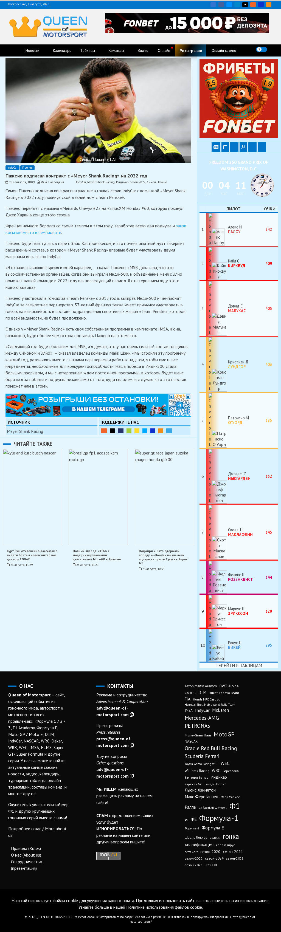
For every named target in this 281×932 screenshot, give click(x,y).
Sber (129, 430)
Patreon (112, 430)
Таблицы (87, 50)
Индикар (122, 182)
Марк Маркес (230, 797)
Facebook (221, 4)
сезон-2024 (214, 858)
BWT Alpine (229, 686)
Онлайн (164, 50)
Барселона (231, 771)
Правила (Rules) (26, 848)
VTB (144, 430)
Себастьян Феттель (213, 808)
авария (215, 837)
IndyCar (12, 168)
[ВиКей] (217, 645)
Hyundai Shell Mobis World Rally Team (210, 705)
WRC (216, 770)
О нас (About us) (26, 855)
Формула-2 (192, 828)
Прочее (27, 168)
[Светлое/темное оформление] (261, 49)
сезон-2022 (137, 182)
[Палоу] (217, 229)
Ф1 (234, 806)
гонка (231, 836)
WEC (225, 763)
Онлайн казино (224, 50)
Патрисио (237, 420)
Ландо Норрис (215, 784)
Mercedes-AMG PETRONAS (202, 721)
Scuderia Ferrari (202, 756)
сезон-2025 (235, 858)
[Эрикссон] (217, 611)
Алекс (234, 229)
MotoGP (224, 734)
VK (213, 4)
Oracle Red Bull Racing (211, 748)
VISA (261, 4)
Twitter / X (229, 4)
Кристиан (237, 364)
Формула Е (213, 827)
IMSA (189, 710)
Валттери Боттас (196, 777)
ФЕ (194, 819)
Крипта (160, 430)
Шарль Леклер (196, 837)
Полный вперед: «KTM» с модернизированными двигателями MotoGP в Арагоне (97, 555)
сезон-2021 (233, 851)
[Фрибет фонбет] (238, 136)
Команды (116, 50)
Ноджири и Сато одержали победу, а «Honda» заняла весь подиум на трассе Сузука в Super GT (163, 557)
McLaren (220, 710)
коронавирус (225, 845)
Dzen (245, 4)
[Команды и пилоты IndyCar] (243, 147)
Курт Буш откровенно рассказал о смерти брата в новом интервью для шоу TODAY (32, 555)
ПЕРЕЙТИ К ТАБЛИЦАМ (238, 665)
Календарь (62, 50)
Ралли (190, 807)
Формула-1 (218, 818)
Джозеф (239, 476)
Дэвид (237, 308)
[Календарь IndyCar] (225, 147)
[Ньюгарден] (217, 476)
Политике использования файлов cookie (164, 907)
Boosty (253, 4)
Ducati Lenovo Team (224, 693)
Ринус (234, 645)
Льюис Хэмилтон (200, 790)
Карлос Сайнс (193, 784)
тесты (211, 865)
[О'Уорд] (217, 420)
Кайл (237, 263)
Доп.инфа (169, 430)
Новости (32, 50)
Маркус (238, 611)
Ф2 (186, 820)
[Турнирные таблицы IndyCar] (234, 147)
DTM (202, 692)
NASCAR (191, 741)
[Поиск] (273, 49)
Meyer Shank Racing (101, 182)
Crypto (268, 4)
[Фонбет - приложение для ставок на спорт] (187, 31)
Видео (143, 50)
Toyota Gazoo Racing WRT (201, 764)
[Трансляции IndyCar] (252, 147)
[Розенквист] (217, 577)
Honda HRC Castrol (206, 699)
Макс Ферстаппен (201, 796)
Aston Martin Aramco (201, 686)
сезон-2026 (194, 865)
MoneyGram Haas (198, 735)
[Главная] (14, 50)
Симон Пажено (157, 182)
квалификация (199, 844)
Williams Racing (197, 770)
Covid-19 (190, 693)
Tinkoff (136, 430)
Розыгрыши (190, 50)
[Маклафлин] (217, 532)
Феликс (240, 577)
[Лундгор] (217, 364)
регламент (191, 852)
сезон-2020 (210, 851)
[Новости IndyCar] (216, 147)
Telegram (237, 4)
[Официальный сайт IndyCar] (262, 147)
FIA (187, 699)
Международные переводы (152, 430)
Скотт (240, 532)
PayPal (120, 430)
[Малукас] (217, 308)
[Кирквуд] (217, 263)
